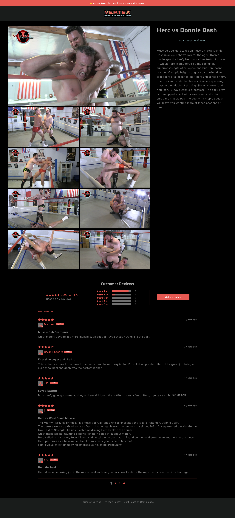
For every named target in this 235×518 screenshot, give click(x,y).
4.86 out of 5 (69, 295)
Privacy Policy (112, 502)
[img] (46, 319)
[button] (102, 291)
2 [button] (116, 483)
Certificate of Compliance (139, 502)
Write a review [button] (173, 297)
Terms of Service (91, 502)
